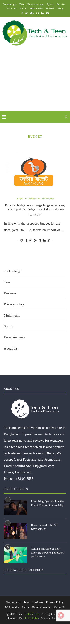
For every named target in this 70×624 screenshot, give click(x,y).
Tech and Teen (32, 614)
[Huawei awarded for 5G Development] (15, 531)
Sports (50, 4)
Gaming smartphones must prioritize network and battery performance (47, 552)
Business (12, 8)
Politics (61, 4)
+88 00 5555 (24, 479)
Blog (60, 8)
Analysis (19, 198)
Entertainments (14, 337)
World (23, 8)
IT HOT (50, 8)
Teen (21, 4)
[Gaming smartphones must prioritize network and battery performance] (15, 555)
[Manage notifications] (61, 615)
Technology (9, 4)
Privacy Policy (14, 304)
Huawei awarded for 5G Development (44, 527)
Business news (48, 198)
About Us (11, 348)
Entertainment (35, 4)
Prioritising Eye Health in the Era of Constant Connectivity (47, 503)
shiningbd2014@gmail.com (34, 466)
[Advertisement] (35, 83)
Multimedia (36, 8)
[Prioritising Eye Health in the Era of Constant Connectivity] (15, 507)
